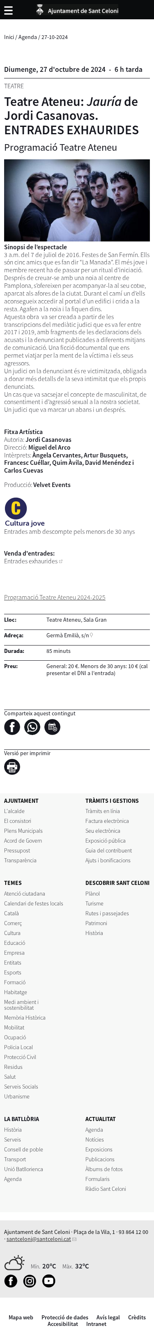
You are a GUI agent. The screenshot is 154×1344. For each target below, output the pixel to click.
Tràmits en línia (102, 811)
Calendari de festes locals (33, 903)
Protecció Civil (20, 1057)
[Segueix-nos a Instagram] (32, 1285)
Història (94, 933)
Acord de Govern (23, 840)
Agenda (27, 37)
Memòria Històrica (25, 1017)
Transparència (20, 860)
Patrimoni (96, 923)
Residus (13, 1067)
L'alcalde (14, 811)
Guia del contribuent (108, 850)
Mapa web (21, 1317)
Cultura (12, 933)
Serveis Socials (21, 1086)
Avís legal (108, 1317)
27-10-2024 (54, 37)
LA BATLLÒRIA (21, 1119)
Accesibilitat (63, 1324)
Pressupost (17, 850)
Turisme (94, 903)
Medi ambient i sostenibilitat (21, 1004)
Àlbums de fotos (104, 1169)
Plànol (92, 893)
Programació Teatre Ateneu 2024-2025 (55, 597)
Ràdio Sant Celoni (105, 1188)
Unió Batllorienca (23, 1169)
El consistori (17, 821)
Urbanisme (17, 1096)
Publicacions (100, 1159)
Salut (10, 1076)
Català (11, 913)
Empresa (14, 952)
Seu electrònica (102, 830)
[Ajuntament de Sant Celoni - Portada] (77, 8)
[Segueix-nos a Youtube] (51, 1285)
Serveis (12, 1139)
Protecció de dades (64, 1317)
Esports (12, 972)
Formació (14, 982)
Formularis (97, 1179)
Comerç (13, 923)
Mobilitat (14, 1027)
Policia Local (18, 1047)
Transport (15, 1159)
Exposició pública (105, 840)
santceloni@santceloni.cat (39, 1239)
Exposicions (99, 1149)
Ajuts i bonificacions (108, 860)
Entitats (12, 962)
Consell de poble (23, 1149)
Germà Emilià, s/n (67, 635)
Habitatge (15, 992)
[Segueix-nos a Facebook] (13, 1285)
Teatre (14, 86)
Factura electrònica (107, 821)
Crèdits (137, 1317)
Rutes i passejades (107, 913)
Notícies (94, 1139)
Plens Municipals (23, 830)
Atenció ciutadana (24, 893)
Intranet (96, 1324)
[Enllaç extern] (60, 561)
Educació (14, 943)
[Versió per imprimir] (14, 768)
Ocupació (15, 1037)
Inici (9, 37)
